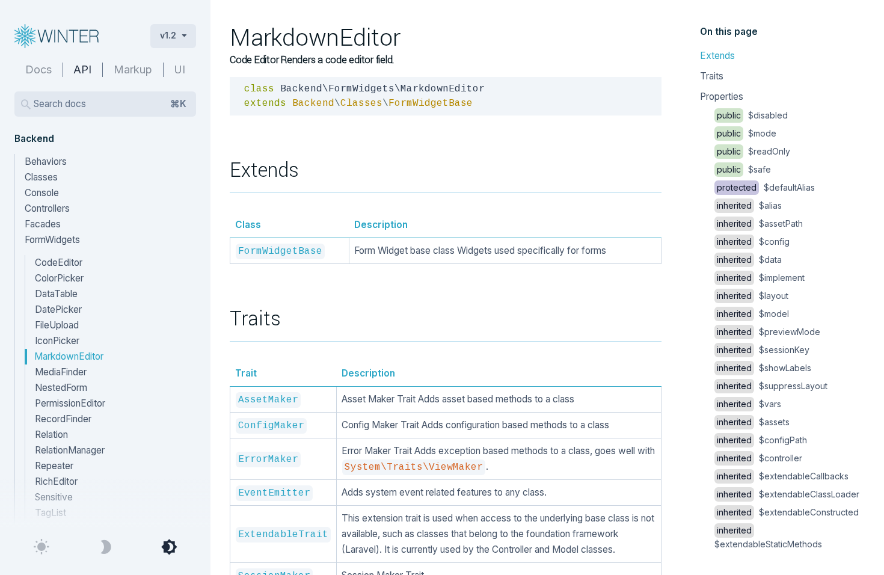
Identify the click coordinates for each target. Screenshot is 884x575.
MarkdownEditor (68, 356)
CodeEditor (58, 262)
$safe (744, 169)
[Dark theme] (105, 547)
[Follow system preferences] (169, 547)
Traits (711, 76)
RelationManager (70, 450)
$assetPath (760, 223)
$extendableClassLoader (788, 494)
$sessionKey (763, 350)
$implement (761, 277)
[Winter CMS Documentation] (72, 36)
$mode (746, 133)
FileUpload (57, 325)
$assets (753, 422)
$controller (759, 458)
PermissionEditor (70, 403)
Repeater (54, 466)
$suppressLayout (772, 386)
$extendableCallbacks (783, 476)
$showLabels (764, 368)
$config (753, 241)
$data (749, 259)
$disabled (752, 115)
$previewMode (768, 332)
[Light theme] (41, 547)
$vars (749, 404)
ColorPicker (59, 278)
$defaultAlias (766, 187)
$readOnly (753, 151)
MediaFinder (61, 372)
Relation (51, 434)
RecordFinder (63, 419)
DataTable (56, 294)
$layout (752, 296)
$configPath (762, 440)
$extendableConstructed (788, 512)
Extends (717, 55)
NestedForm (61, 387)
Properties (721, 96)
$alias (749, 205)
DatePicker (58, 309)
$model (753, 314)
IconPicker (57, 340)
